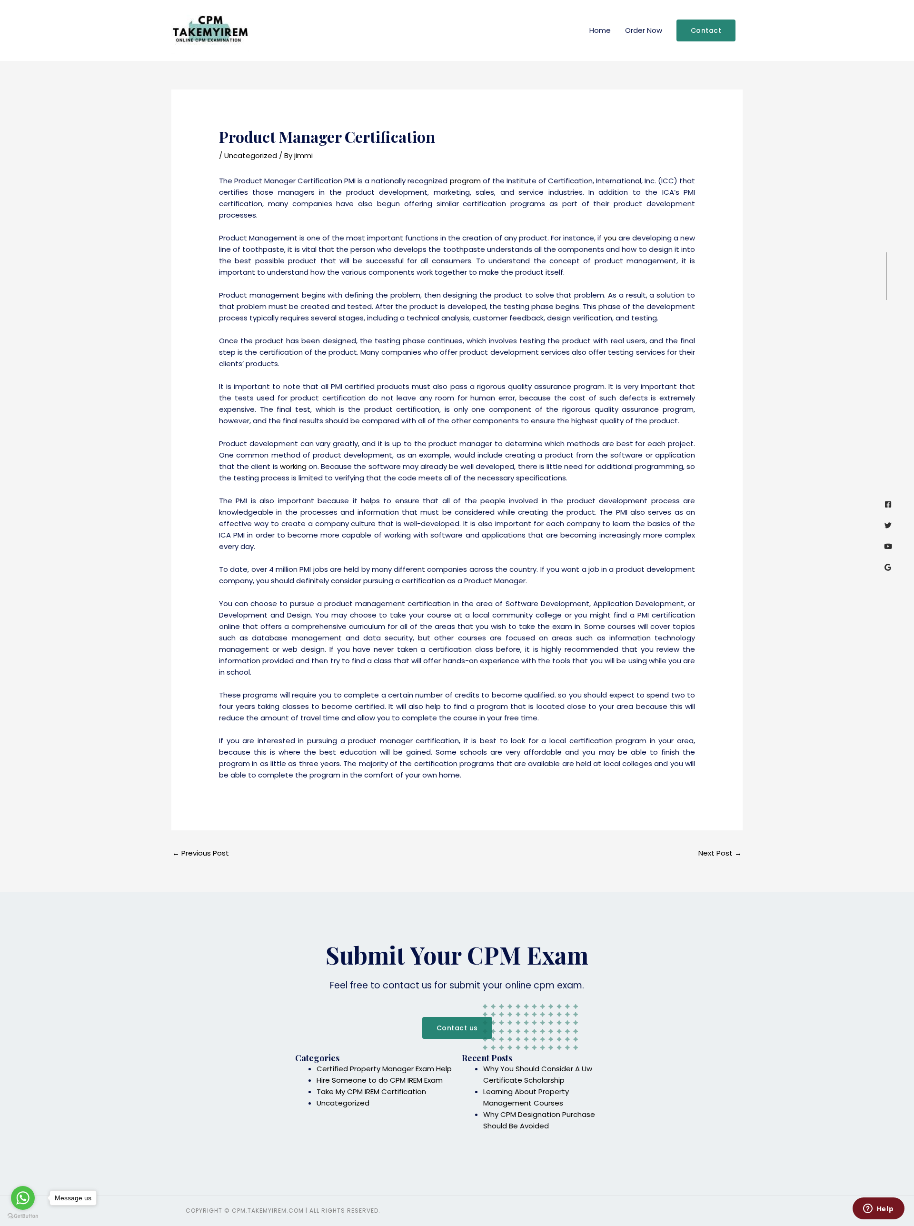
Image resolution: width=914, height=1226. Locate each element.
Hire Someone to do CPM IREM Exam (380, 1080)
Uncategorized (250, 155)
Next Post (720, 853)
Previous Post (200, 853)
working (293, 466)
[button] (706, 30)
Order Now (643, 30)
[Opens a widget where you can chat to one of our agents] (878, 1209)
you (610, 238)
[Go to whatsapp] (23, 1198)
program (465, 181)
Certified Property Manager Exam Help (384, 1069)
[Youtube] (888, 546)
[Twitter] (888, 525)
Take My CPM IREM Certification (371, 1091)
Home (600, 30)
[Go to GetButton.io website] (23, 1216)
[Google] (888, 567)
